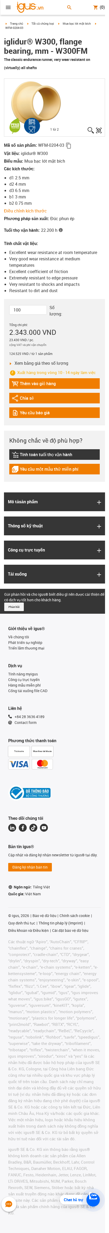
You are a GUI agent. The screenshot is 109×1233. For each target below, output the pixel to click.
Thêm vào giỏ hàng (34, 385)
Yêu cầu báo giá (34, 414)
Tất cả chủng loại (42, 23)
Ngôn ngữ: (32, 886)
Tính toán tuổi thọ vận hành (42, 456)
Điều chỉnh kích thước (25, 211)
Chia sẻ (26, 399)
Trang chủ (16, 23)
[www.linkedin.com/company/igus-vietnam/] (12, 828)
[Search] (69, 7)
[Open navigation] (8, 7)
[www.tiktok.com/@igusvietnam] (33, 828)
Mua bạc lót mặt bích (77, 23)
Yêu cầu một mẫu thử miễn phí (45, 470)
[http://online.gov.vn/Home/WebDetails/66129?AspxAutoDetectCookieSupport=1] (29, 792)
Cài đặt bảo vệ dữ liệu (70, 930)
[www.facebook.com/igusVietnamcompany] (23, 828)
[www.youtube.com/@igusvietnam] (44, 828)
